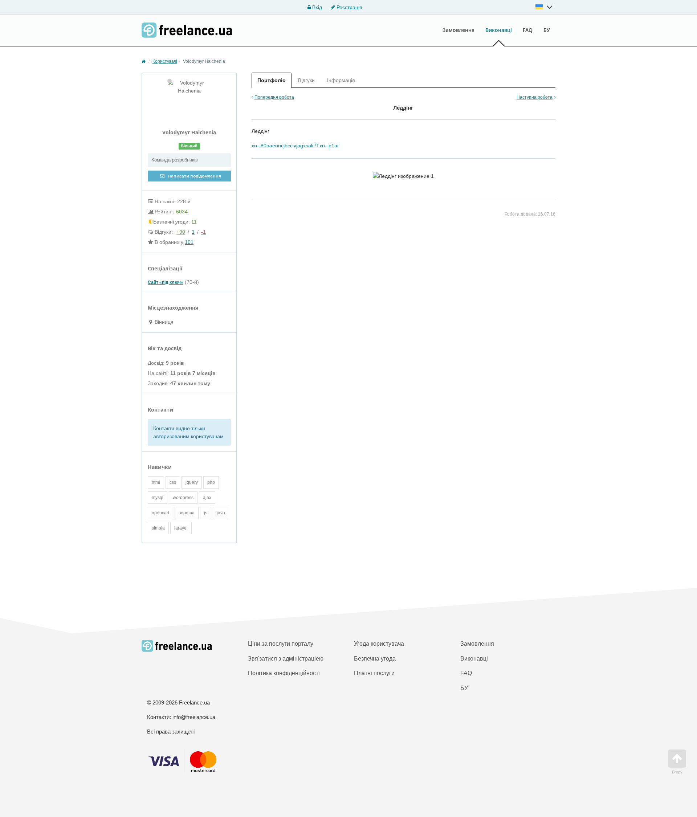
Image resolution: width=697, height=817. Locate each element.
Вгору (677, 772)
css (173, 482)
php (211, 482)
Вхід (316, 7)
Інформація (341, 80)
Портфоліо (271, 80)
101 (189, 242)
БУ (546, 29)
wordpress (183, 497)
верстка (187, 512)
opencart (160, 512)
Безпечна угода (375, 658)
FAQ (528, 29)
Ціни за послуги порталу (280, 644)
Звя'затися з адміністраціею (285, 658)
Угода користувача (379, 644)
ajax (207, 497)
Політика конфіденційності (284, 673)
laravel (181, 528)
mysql (157, 497)
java (221, 512)
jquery (192, 482)
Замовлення (458, 29)
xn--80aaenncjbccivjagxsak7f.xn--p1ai (295, 145)
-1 (203, 232)
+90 (180, 232)
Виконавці (498, 29)
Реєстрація (348, 7)
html (156, 482)
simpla (158, 528)
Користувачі (164, 61)
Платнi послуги (374, 673)
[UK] (544, 7)
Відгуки (306, 80)
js (205, 512)
